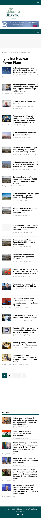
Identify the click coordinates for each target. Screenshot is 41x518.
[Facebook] (23, 514)
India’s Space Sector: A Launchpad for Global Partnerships (22, 433)
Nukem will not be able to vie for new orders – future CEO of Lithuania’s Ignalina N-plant (25, 271)
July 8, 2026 (18, 465)
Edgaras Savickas (19, 308)
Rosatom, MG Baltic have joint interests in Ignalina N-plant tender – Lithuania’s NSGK (25, 330)
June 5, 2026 (7, 496)
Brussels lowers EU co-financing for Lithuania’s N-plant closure (24, 242)
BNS (29, 137)
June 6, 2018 (18, 276)
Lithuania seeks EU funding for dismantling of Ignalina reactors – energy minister (26, 196)
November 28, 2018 (10, 125)
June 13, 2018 (19, 261)
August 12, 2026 (19, 427)
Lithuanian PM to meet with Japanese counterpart (24, 134)
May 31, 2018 (18, 320)
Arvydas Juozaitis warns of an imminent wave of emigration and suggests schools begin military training (25, 88)
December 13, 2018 (20, 106)
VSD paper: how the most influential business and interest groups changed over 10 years (25, 302)
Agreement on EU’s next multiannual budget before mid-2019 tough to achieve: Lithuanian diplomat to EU (24, 119)
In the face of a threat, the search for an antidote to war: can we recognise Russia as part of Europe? (25, 421)
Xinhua (21, 125)
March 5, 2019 (8, 93)
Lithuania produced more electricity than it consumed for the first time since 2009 (25, 70)
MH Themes (21, 511)
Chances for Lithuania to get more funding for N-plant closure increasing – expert (25, 149)
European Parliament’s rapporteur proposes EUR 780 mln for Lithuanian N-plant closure (25, 180)
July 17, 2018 (18, 200)
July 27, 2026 (7, 454)
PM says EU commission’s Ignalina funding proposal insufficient (23, 257)
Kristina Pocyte (19, 93)
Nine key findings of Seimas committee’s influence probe (25, 344)
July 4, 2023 (18, 75)
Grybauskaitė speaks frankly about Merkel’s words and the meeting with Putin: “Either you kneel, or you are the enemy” (25, 447)
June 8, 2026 (7, 481)
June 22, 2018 (19, 232)
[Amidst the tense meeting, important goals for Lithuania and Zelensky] (6, 460)
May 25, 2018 (8, 364)
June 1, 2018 (7, 308)
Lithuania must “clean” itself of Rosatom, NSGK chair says (25, 316)
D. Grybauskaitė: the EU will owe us (24, 102)
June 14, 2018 (19, 247)
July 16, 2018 (18, 215)
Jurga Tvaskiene (19, 364)
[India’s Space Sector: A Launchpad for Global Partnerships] (6, 433)
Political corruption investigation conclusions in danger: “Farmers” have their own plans (25, 358)
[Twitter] (18, 514)
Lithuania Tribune (29, 75)
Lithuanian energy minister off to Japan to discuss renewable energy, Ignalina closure (25, 164)
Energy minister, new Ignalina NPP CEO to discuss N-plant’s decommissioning (25, 227)
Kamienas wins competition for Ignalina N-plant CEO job (24, 285)
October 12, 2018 (20, 137)
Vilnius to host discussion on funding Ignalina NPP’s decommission (25, 210)
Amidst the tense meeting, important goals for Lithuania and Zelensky (25, 460)
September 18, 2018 (21, 169)
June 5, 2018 (18, 288)
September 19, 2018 (21, 154)
